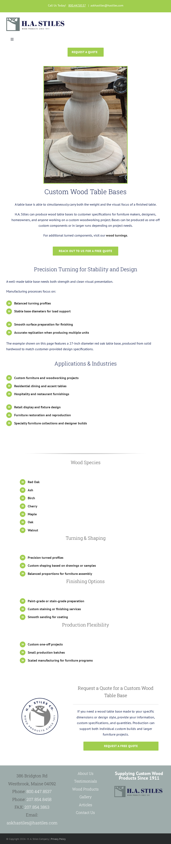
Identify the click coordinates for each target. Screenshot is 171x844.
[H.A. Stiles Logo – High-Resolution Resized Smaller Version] (36, 19)
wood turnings (116, 235)
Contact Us (85, 812)
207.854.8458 (39, 799)
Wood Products (85, 789)
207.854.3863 (36, 807)
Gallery (85, 796)
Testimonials (85, 781)
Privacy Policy (58, 838)
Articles (85, 804)
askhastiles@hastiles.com (107, 5)
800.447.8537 (39, 791)
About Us (85, 773)
